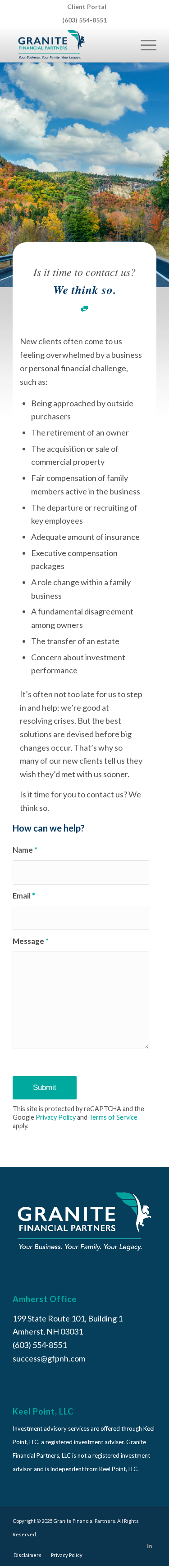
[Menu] (144, 44)
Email (24, 895)
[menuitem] (87, 6)
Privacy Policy (56, 1117)
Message (31, 941)
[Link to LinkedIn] (149, 1546)
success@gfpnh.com (49, 1358)
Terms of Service (113, 1117)
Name (25, 849)
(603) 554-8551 (84, 20)
